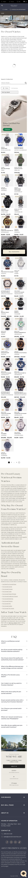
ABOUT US (14, 766)
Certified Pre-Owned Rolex (9, 584)
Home (2, 13)
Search (4, 1)
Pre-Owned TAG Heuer (8, 608)
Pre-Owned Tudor (7, 591)
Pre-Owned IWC (6, 603)
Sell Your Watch (13, 622)
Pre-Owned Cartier (7, 586)
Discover (7, 129)
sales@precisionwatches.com (12, 836)
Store (5, 9)
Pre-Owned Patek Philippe (9, 594)
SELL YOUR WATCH (14, 251)
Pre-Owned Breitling (7, 598)
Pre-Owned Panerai (7, 601)
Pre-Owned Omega (7, 589)
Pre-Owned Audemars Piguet (10, 596)
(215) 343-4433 (8, 834)
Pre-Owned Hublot (7, 606)
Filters (6, 88)
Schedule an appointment (19, 9)
